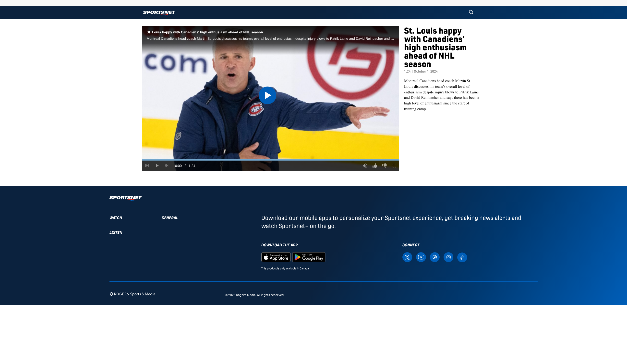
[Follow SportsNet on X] (407, 256)
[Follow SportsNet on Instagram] (448, 256)
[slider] (270, 160)
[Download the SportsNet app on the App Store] (276, 256)
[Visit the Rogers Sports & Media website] (132, 294)
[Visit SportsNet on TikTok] (462, 257)
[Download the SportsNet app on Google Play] (309, 256)
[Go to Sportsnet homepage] (159, 13)
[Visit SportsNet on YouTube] (421, 256)
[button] (471, 12)
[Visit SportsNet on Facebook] (435, 256)
